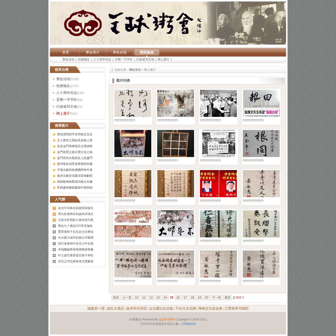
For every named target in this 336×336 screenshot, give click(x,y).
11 (144, 297)
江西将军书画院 (237, 308)
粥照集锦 (147, 52)
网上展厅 (163, 59)
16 (178, 297)
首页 (65, 52)
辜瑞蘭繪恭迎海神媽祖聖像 (75, 249)
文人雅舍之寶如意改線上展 (74, 140)
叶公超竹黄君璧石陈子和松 (75, 255)
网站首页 (135, 69)
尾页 (227, 297)
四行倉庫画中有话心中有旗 (75, 243)
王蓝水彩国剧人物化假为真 (75, 220)
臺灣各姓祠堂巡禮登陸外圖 (74, 164)
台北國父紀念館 (161, 308)
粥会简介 (93, 52)
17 (185, 297)
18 (192, 297)
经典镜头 (84, 59)
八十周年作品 (102, 59)
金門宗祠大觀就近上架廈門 (74, 158)
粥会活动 (68, 59)
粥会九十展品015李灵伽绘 (75, 226)
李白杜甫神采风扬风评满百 (75, 214)
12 (151, 297)
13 (158, 297)
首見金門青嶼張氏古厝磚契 (74, 146)
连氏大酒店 (115, 308)
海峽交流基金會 (210, 308)
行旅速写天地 (145, 59)
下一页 (216, 297)
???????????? (124, 120)
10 (136, 297)
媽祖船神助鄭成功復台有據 (74, 181)
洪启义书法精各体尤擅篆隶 (75, 261)
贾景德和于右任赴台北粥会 (75, 231)
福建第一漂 (96, 308)
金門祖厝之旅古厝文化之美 (74, 152)
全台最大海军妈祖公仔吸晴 (75, 237)
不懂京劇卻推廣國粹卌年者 (74, 170)
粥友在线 (120, 52)
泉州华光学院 (136, 308)
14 (165, 297)
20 (206, 297)
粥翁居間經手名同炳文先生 (74, 134)
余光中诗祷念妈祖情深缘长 (75, 208)
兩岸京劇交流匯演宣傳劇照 (74, 175)
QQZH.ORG (167, 319)
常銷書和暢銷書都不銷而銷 (74, 187)
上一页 (126, 297)
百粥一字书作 (124, 59)
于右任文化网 (185, 308)
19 (199, 297)
